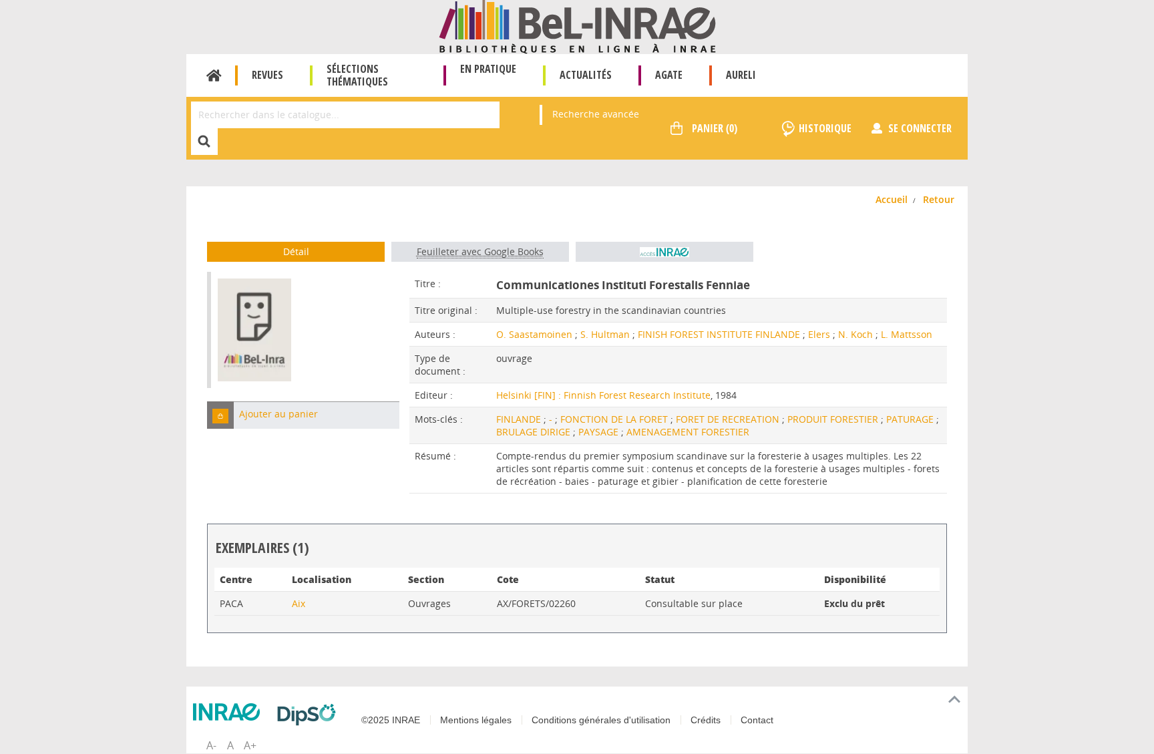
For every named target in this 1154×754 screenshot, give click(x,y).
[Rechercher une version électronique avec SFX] (664, 252)
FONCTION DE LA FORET (615, 419)
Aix (298, 603)
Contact (757, 720)
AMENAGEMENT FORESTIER (687, 431)
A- (211, 745)
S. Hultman (605, 334)
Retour (938, 199)
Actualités (586, 74)
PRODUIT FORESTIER (834, 419)
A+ (250, 745)
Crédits (706, 720)
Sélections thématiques (357, 75)
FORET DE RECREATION (729, 419)
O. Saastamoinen (534, 334)
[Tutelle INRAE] (229, 712)
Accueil (214, 75)
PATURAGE (911, 419)
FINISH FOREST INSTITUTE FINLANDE (719, 334)
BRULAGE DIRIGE (534, 431)
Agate (669, 74)
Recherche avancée (595, 114)
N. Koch (855, 334)
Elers (819, 334)
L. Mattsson (906, 334)
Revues (267, 74)
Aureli (741, 74)
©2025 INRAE (390, 720)
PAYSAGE (599, 431)
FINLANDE (520, 419)
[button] (220, 415)
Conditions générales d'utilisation (601, 720)
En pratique (488, 68)
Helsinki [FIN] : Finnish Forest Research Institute (603, 395)
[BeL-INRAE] (577, 25)
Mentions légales (476, 720)
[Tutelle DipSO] (310, 714)
